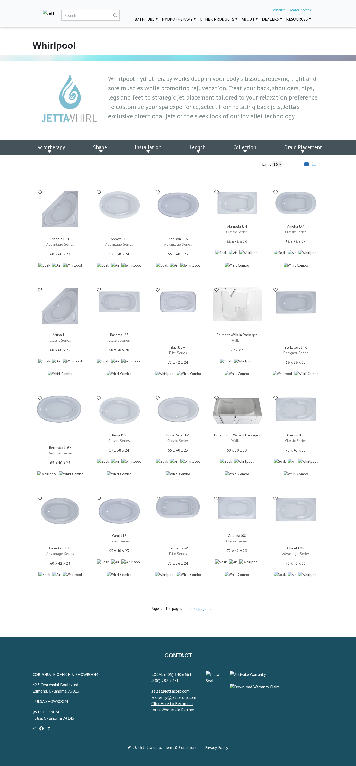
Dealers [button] (270, 19)
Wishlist (279, 10)
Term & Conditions (181, 747)
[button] (40, 193)
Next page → (200, 608)
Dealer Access (300, 10)
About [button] (248, 19)
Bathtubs (144, 19)
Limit (267, 164)
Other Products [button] (217, 19)
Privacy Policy (216, 747)
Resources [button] (297, 19)
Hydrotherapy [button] (177, 19)
